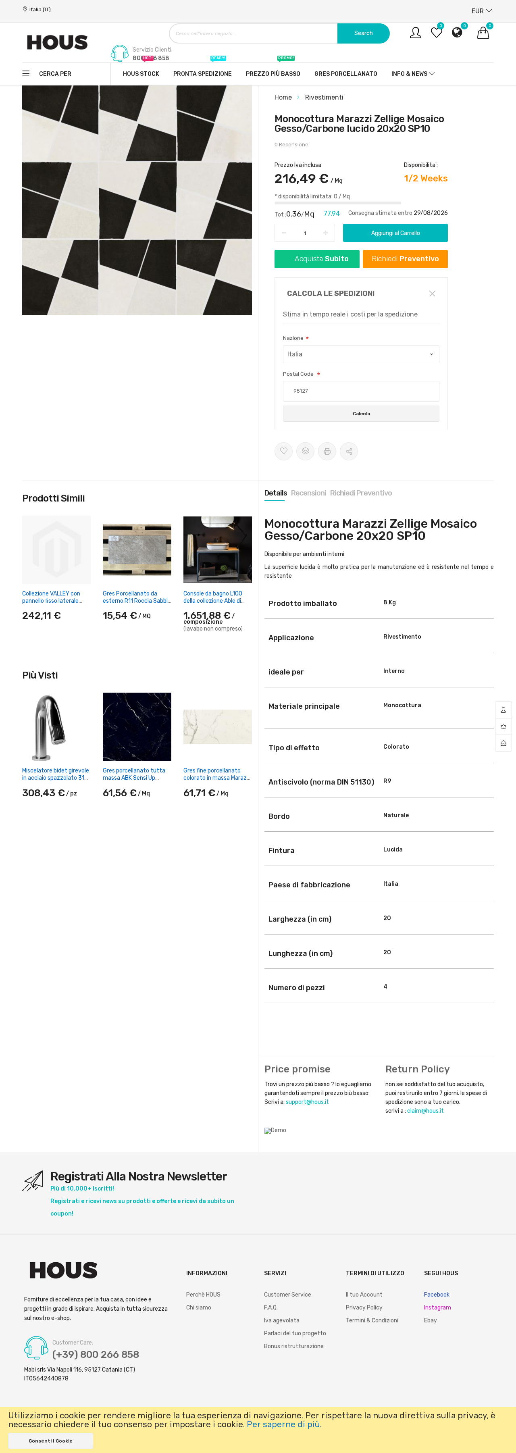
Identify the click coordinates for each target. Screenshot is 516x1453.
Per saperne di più (283, 1424)
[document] (258, 1430)
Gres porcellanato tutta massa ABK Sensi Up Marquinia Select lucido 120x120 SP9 (134, 781)
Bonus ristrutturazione (294, 1346)
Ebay (430, 1320)
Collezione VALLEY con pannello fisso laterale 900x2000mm (51, 601)
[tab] (275, 493)
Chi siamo (198, 1307)
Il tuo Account (364, 1294)
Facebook (436, 1294)
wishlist (503, 726)
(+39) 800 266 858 (95, 1354)
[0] (436, 35)
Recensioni (308, 493)
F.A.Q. (271, 1307)
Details (275, 493)
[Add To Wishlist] (284, 451)
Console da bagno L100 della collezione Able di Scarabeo (212, 601)
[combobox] (279, 33)
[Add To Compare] (305, 451)
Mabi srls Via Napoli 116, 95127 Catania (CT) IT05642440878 (79, 1374)
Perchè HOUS (203, 1294)
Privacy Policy (364, 1307)
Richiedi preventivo (361, 493)
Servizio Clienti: (153, 50)
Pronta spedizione (202, 70)
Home (284, 97)
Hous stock (141, 70)
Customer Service (287, 1294)
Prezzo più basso (273, 70)
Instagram (437, 1307)
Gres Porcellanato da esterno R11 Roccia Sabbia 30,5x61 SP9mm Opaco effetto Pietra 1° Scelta (137, 604)
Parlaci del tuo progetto (295, 1333)
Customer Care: (72, 1343)
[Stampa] (327, 451)
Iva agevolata (282, 1320)
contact (503, 743)
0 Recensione (291, 145)
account (503, 710)
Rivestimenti (324, 97)
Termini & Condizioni (372, 1320)
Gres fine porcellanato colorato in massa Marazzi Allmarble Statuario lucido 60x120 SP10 (217, 781)
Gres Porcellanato (345, 74)
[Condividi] (349, 451)
